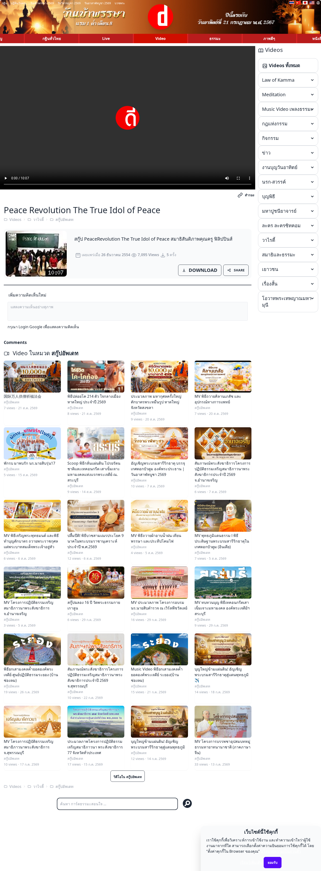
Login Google (30, 326)
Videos (15, 219)
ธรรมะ (215, 38)
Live (106, 38)
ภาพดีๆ (269, 38)
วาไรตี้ (38, 219)
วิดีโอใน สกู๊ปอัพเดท (128, 777)
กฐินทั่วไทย (52, 38)
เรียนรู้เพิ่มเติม (251, 862)
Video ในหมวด (44, 353)
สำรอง (249, 195)
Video (160, 38)
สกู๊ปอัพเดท (64, 219)
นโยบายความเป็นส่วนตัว (281, 851)
